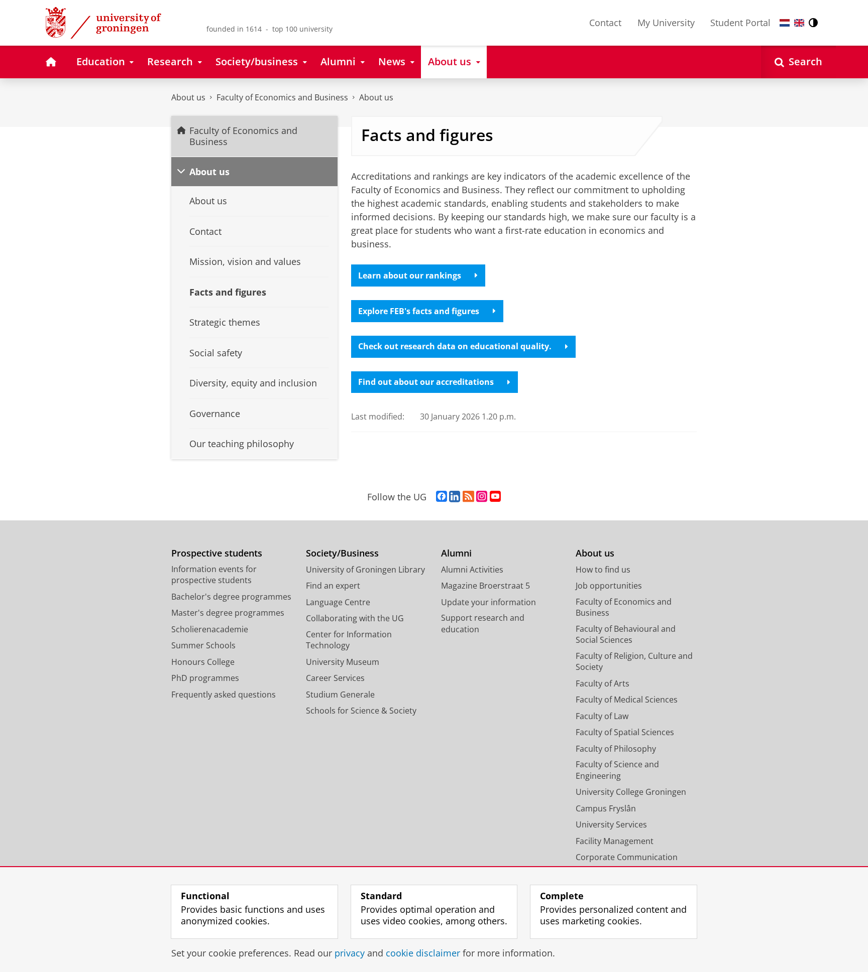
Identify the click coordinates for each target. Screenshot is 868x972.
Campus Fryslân (606, 808)
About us (188, 97)
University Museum (342, 661)
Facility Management (615, 841)
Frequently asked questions (223, 694)
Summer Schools (203, 645)
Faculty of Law (602, 716)
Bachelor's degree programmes (231, 596)
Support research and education (482, 623)
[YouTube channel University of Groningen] (495, 497)
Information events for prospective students (214, 575)
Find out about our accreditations (426, 381)
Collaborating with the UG (355, 618)
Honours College (203, 661)
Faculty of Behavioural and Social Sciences (626, 634)
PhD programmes (205, 677)
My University (666, 23)
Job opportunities (609, 585)
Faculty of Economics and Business (282, 97)
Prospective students (216, 553)
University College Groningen (631, 791)
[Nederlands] (785, 23)
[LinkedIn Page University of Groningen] (454, 497)
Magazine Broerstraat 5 (485, 585)
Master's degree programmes (227, 612)
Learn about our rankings (409, 275)
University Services (611, 824)
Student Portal (740, 23)
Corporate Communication (627, 857)
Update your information (488, 602)
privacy (350, 953)
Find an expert (333, 585)
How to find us (603, 569)
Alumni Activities (472, 569)
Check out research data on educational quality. (455, 346)
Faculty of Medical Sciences (627, 699)
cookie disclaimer (423, 953)
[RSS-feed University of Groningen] (468, 497)
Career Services (335, 677)
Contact (605, 23)
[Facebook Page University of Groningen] (441, 497)
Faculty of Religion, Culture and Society (634, 661)
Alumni (456, 553)
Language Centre (338, 602)
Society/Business (342, 553)
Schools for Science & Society (361, 710)
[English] (799, 23)
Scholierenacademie (209, 629)
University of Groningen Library (365, 569)
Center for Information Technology (349, 640)
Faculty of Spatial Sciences (625, 732)
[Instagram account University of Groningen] (481, 497)
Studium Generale (340, 694)
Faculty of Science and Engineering (617, 770)
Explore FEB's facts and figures (418, 311)
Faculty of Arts (602, 683)
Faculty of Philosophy (616, 748)
